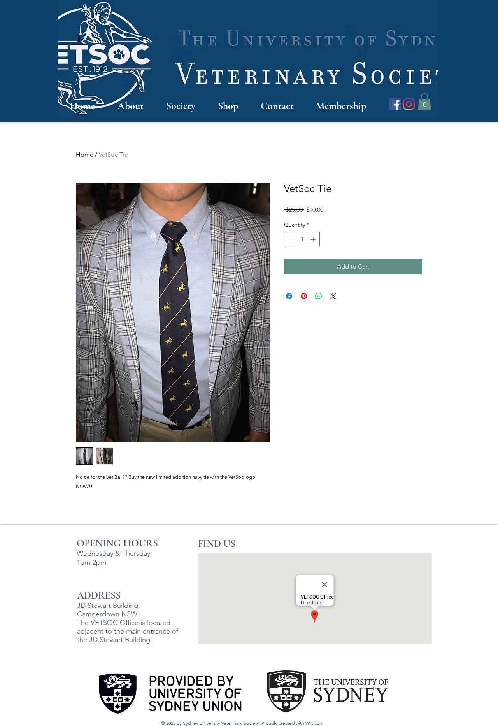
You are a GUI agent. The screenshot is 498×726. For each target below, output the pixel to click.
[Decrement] (290, 239)
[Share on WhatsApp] (318, 296)
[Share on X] (333, 296)
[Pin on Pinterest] (304, 296)
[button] (424, 101)
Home (84, 154)
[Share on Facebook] (289, 296)
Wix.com (314, 723)
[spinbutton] (302, 239)
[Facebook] (395, 104)
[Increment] (314, 239)
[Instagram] (409, 104)
